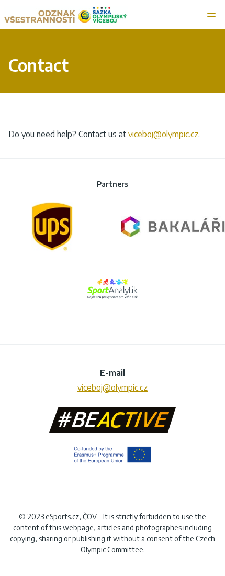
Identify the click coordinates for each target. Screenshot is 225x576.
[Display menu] (212, 14)
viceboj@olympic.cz (163, 134)
